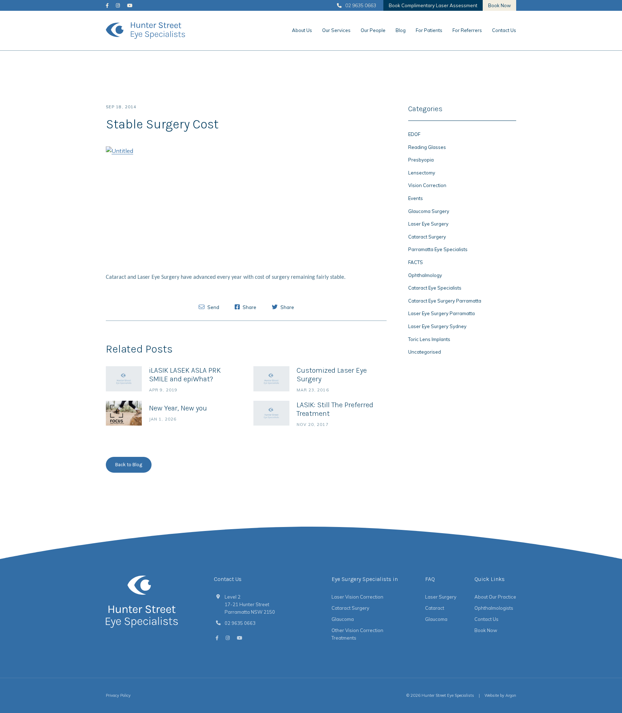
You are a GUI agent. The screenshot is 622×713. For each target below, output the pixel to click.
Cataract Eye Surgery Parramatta (444, 301)
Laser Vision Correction (357, 597)
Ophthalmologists (493, 608)
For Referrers (467, 30)
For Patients (429, 30)
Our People (373, 30)
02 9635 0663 (360, 5)
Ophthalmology (425, 275)
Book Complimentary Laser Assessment (433, 5)
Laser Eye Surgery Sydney (437, 326)
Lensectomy (421, 173)
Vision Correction (427, 185)
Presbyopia (421, 160)
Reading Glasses (427, 147)
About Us (302, 30)
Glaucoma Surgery (428, 211)
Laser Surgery (440, 597)
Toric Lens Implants (429, 339)
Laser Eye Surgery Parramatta (441, 313)
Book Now (499, 5)
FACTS (415, 262)
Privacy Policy (118, 695)
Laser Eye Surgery (428, 224)
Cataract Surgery (427, 237)
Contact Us (504, 30)
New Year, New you (178, 408)
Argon (510, 695)
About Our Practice (495, 597)
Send (212, 307)
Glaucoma (343, 619)
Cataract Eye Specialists (434, 288)
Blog (401, 30)
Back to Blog (128, 464)
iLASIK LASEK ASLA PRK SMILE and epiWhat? (185, 374)
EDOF (414, 134)
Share (249, 307)
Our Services (336, 30)
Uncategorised (424, 352)
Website (491, 695)
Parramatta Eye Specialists (438, 249)
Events (415, 198)
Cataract (434, 608)
